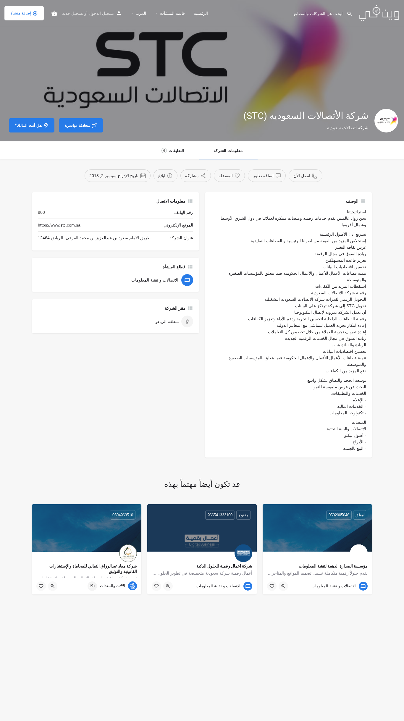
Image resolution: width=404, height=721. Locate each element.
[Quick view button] (283, 586)
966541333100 (220, 515)
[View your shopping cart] (54, 13)
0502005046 (339, 515)
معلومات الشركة (228, 150)
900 (41, 212)
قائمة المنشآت (172, 13)
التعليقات (173, 150)
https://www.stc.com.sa (59, 225)
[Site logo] (378, 12)
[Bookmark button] (272, 586)
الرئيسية (201, 13)
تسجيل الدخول (101, 13)
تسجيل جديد (72, 13)
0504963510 (122, 515)
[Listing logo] (386, 120)
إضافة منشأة (20, 13)
